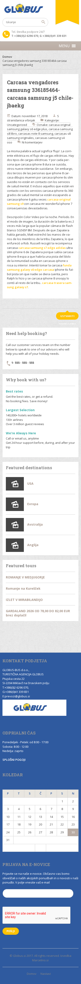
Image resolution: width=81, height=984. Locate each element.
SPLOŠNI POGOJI (14, 760)
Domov (7, 57)
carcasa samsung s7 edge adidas (42, 248)
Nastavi (45, 974)
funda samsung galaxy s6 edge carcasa (39, 267)
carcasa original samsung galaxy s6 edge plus (38, 127)
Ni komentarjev (32, 142)
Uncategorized (17, 125)
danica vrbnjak (25, 120)
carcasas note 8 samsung (35, 134)
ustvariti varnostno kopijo (67, 317)
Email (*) (9, 887)
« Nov (19, 848)
